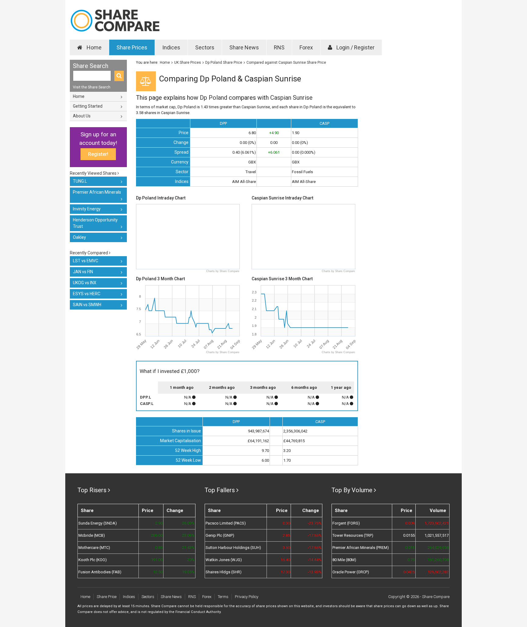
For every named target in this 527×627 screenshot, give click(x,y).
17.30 (285, 572)
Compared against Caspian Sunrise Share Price (286, 62)
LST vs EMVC (85, 260)
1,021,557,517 (437, 535)
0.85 (159, 547)
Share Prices (132, 47)
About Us (82, 115)
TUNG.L (80, 181)
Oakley (79, 237)
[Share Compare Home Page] (115, 20)
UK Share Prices (187, 62)
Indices (171, 47)
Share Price (107, 596)
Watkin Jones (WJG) (224, 559)
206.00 (157, 535)
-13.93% (314, 572)
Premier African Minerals (97, 192)
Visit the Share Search (91, 87)
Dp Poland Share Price (223, 62)
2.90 (159, 523)
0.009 (410, 523)
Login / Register (355, 47)
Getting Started (87, 106)
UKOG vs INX (84, 282)
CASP (324, 123)
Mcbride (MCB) (91, 535)
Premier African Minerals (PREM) (360, 547)
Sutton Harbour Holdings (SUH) (233, 547)
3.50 (286, 547)
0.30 (286, 523)
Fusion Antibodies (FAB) (99, 572)
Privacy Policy (246, 596)
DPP (223, 123)
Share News (244, 47)
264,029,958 (438, 547)
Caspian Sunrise (291, 97)
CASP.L (146, 403)
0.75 (411, 559)
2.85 (286, 535)
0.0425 (409, 572)
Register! (98, 154)
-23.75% (314, 523)
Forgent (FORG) (346, 523)
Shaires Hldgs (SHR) (224, 572)
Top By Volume (352, 490)
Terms (223, 596)
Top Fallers (220, 490)
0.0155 (409, 535)
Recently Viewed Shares (93, 173)
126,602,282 (438, 572)
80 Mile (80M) (344, 559)
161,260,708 (438, 559)
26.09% (188, 523)
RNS (279, 47)
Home (93, 47)
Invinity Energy (87, 208)
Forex (306, 47)
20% (190, 559)
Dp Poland (213, 97)
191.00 (157, 559)
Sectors (204, 47)
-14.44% (314, 559)
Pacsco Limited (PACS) (226, 523)
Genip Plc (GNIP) (220, 535)
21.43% (188, 547)
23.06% (188, 535)
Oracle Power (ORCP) (350, 572)
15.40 (285, 559)
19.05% (188, 572)
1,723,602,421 (437, 523)
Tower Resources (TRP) (352, 535)
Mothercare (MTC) (94, 547)
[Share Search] (119, 76)
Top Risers (91, 490)
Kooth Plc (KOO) (92, 559)
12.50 (158, 572)
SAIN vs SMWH (87, 304)
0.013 (410, 547)
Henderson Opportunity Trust (95, 223)
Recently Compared (89, 252)
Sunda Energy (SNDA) (97, 523)
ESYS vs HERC (86, 293)
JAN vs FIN (83, 271)
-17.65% (314, 535)
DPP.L (145, 397)
